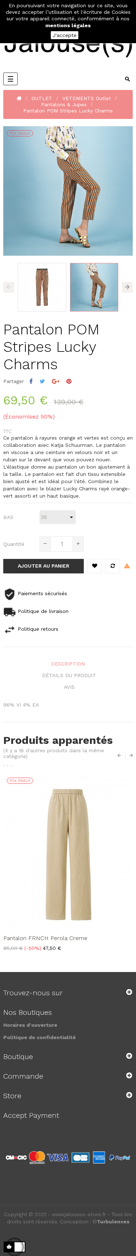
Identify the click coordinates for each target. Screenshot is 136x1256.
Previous (8, 287)
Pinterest (68, 381)
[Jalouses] (68, 45)
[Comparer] (113, 566)
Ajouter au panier (43, 566)
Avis (69, 687)
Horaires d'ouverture (30, 1025)
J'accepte (65, 35)
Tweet (42, 381)
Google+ (55, 381)
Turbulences (113, 1221)
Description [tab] (68, 664)
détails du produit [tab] (69, 675)
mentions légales (68, 25)
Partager (31, 381)
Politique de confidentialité (39, 1037)
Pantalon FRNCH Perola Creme (45, 938)
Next (127, 287)
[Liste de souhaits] (94, 566)
